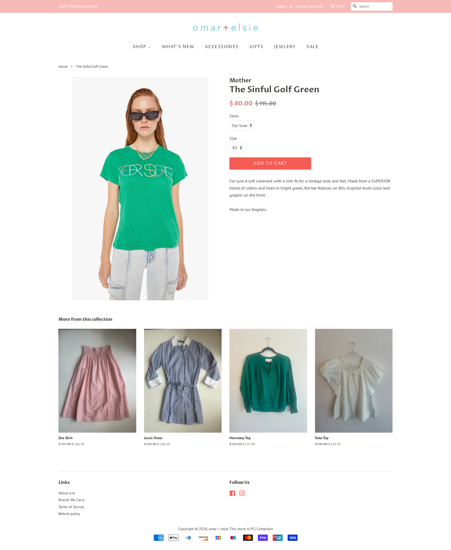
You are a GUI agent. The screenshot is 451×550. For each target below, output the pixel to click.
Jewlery (285, 47)
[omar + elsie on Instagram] (242, 494)
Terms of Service (71, 507)
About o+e (66, 493)
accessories (222, 47)
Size (233, 138)
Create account (309, 6)
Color (234, 115)
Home (63, 67)
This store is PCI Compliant (251, 528)
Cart (341, 6)
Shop (140, 47)
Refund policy (69, 513)
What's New (178, 47)
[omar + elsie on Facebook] (232, 494)
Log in (281, 6)
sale (312, 47)
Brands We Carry (71, 499)
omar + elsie (218, 528)
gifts (257, 47)
